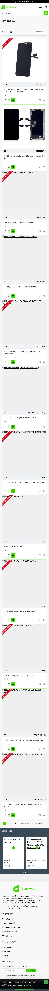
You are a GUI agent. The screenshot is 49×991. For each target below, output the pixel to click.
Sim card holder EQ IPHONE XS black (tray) (21, 418)
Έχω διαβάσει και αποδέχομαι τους (19, 975)
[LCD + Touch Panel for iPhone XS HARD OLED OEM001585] (24, 322)
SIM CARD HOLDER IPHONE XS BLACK (19, 611)
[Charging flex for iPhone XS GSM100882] (24, 193)
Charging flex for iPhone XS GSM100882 (20, 222)
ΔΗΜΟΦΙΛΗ (7, 831)
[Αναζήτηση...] (46, 13)
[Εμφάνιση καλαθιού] (46, 6)
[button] (39, 100)
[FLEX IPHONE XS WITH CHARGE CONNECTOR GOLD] (24, 453)
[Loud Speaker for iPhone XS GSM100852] (24, 257)
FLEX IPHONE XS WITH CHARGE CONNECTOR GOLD (25, 482)
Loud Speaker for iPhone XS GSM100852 (20, 287)
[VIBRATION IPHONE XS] (24, 517)
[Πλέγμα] (3, 31)
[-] (9, 101)
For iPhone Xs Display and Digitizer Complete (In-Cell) (24, 157)
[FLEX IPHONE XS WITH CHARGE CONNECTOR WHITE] (24, 711)
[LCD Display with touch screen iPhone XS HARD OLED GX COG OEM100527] (24, 60)
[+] (9, 99)
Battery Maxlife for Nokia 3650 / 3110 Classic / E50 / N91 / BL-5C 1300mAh (36, 860)
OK (46, 982)
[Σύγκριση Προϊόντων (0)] (10, 31)
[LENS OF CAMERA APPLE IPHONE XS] (24, 646)
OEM (5, 84)
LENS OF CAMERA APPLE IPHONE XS (19, 676)
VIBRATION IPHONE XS (13, 547)
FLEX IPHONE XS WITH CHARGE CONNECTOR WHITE (25, 740)
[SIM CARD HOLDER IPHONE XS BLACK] (24, 582)
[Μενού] (40, 6)
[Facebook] (24, 878)
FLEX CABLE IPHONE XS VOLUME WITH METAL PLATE (23, 805)
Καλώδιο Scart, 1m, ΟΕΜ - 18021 (13, 860)
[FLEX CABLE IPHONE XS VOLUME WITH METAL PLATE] (24, 775)
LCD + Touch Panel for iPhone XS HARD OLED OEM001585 (22, 352)
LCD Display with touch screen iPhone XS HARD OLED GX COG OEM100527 (24, 90)
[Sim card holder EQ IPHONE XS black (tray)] (24, 388)
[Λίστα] (6, 31)
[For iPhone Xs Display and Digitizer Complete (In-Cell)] (24, 127)
